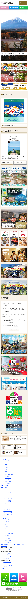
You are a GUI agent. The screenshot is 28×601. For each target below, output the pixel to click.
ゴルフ (6, 471)
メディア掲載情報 (7, 498)
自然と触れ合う (8, 483)
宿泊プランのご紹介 (8, 512)
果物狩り (6, 467)
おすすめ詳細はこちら (9, 126)
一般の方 (23, 7)
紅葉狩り (6, 469)
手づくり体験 (7, 479)
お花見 (6, 464)
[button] (3, 383)
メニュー (23, 3)
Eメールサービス (7, 509)
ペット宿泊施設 (7, 500)
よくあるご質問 (7, 501)
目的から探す (6, 462)
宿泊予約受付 (14, 7)
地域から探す (6, 461)
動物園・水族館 (8, 478)
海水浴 (6, 465)
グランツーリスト (7, 511)
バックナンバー (18, 163)
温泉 (5, 472)
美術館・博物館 (8, 481)
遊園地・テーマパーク (9, 474)
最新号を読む (5, 163)
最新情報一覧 (14, 330)
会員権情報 (6, 503)
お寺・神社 (7, 476)
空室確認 (4, 7)
